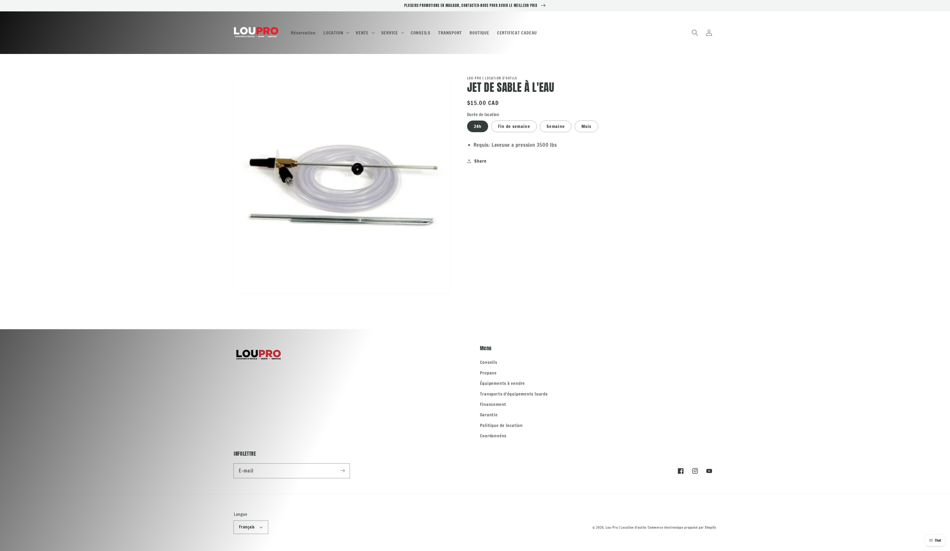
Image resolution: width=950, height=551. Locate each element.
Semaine (555, 126)
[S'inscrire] (342, 471)
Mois (586, 126)
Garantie (489, 414)
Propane (488, 373)
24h (478, 126)
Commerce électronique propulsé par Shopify (682, 527)
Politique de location (501, 425)
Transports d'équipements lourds (514, 394)
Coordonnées (493, 435)
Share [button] (480, 161)
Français (247, 527)
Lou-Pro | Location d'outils (626, 527)
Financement (493, 404)
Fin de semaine (514, 126)
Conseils (488, 362)
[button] (336, 32)
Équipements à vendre (502, 383)
